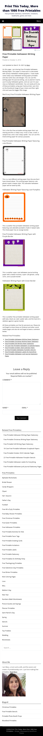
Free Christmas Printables (11, 518)
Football (5, 505)
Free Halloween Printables (11, 527)
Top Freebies (6, 631)
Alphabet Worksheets (9, 478)
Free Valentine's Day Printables (12, 568)
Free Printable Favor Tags (11, 536)
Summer (5, 626)
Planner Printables (8, 608)
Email (25, 408)
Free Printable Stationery (10, 554)
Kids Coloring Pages (9, 577)
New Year (5, 595)
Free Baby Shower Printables (12, 514)
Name (5, 408)
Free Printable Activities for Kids (13, 532)
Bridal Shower (7, 482)
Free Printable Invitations (10, 545)
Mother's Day (6, 590)
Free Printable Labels (9, 550)
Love (3, 581)
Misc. (4, 586)
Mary (28, 65)
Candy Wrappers (8, 487)
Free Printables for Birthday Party (13, 559)
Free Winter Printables (9, 572)
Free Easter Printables (9, 523)
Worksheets (6, 640)
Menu (39, 21)
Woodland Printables (9, 721)
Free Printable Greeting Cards (12, 541)
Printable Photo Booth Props (12, 716)
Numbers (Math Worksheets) (12, 599)
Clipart (4, 491)
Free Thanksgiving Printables (12, 563)
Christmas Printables (9, 707)
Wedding (5, 635)
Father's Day (6, 500)
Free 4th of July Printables (11, 509)
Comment (7, 380)
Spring (4, 617)
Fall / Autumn (6, 496)
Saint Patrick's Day (8, 613)
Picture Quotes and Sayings (11, 604)
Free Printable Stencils (9, 712)
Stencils (4, 622)
